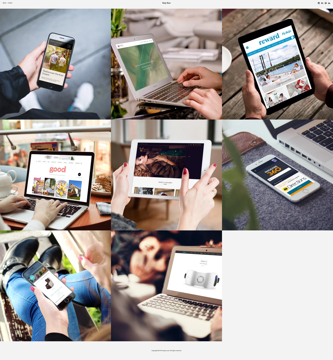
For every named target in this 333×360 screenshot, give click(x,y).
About (4, 3)
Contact (10, 3)
